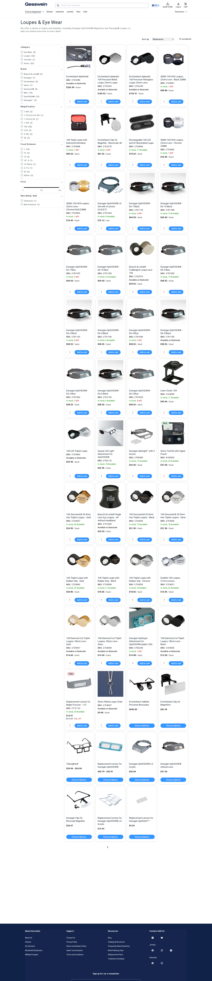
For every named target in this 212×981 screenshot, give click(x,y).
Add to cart (82, 101)
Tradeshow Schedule (116, 959)
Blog (109, 938)
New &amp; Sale (29, 196)
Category (25, 47)
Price (23, 182)
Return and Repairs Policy (76, 946)
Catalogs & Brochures (116, 942)
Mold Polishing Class (116, 950)
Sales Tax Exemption (74, 950)
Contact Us (70, 938)
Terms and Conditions (74, 954)
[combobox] (102, 5)
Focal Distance (28, 144)
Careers (28, 942)
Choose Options (142, 725)
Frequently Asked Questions (119, 946)
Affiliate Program (31, 954)
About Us (28, 938)
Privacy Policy (71, 942)
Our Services (30, 946)
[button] (34, 11)
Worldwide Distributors (33, 950)
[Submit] (58, 5)
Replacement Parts (115, 954)
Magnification (28, 106)
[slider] (23, 187)
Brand (23, 69)
